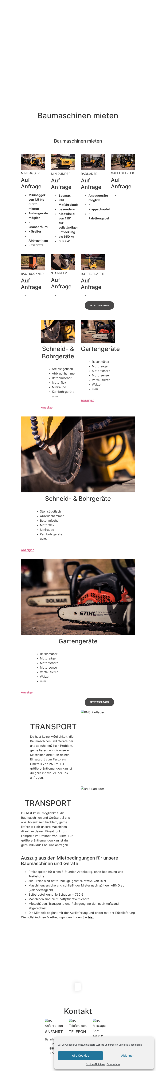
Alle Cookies (80, 1055)
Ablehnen (127, 1055)
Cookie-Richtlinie (95, 1064)
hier (91, 917)
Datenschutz (113, 1064)
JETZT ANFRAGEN (99, 305)
